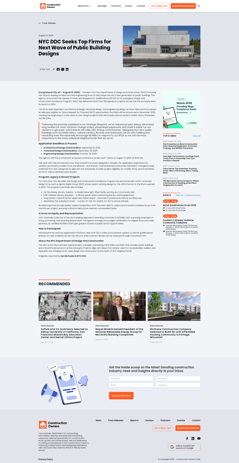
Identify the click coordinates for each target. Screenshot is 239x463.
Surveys (149, 420)
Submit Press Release (183, 5)
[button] (85, 6)
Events (128, 6)
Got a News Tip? (159, 5)
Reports (134, 420)
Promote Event (193, 195)
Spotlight (102, 6)
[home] (50, 6)
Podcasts (116, 6)
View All (196, 136)
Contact (141, 6)
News (98, 420)
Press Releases (115, 420)
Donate (181, 420)
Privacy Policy (46, 459)
